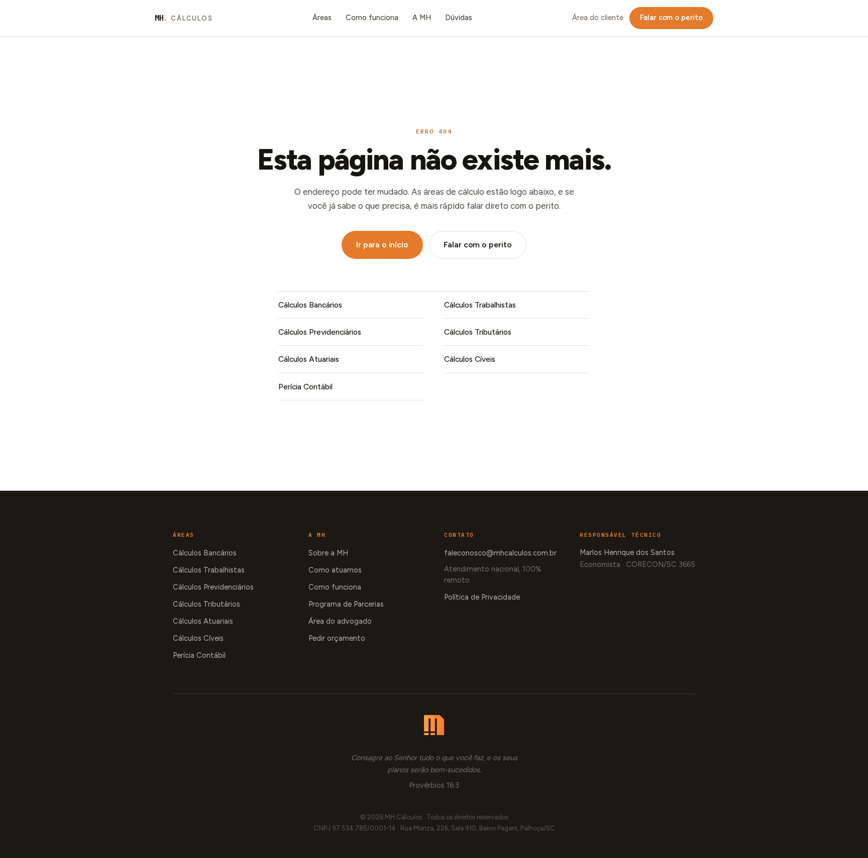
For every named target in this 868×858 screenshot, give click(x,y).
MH (184, 18)
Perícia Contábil (305, 386)
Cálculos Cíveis (469, 359)
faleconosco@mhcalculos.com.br (500, 552)
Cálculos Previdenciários (319, 332)
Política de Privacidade (482, 597)
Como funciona (372, 17)
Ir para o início (382, 244)
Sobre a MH (328, 552)
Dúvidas (458, 17)
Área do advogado (340, 621)
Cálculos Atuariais (308, 359)
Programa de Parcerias (346, 604)
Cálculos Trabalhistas (480, 305)
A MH (421, 17)
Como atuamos (335, 570)
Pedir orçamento (336, 638)
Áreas (322, 17)
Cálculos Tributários (477, 332)
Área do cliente (597, 17)
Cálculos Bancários (310, 305)
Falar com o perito (671, 17)
